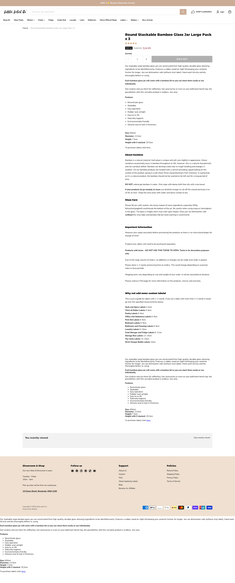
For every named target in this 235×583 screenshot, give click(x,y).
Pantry (41, 20)
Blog (121, 485)
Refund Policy (172, 470)
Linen (82, 20)
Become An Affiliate (127, 488)
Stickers (134, 20)
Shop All (6, 20)
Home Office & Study (108, 20)
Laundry (73, 20)
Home (25, 28)
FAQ (120, 477)
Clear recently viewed (202, 438)
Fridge (50, 20)
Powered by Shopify (30, 509)
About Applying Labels (128, 481)
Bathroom (92, 20)
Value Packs (18, 20)
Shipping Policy (173, 474)
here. (148, 147)
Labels (123, 20)
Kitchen (30, 20)
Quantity (128, 54)
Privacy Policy (172, 477)
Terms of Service (173, 481)
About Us (122, 470)
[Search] (183, 12)
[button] (131, 43)
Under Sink (61, 20)
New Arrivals (147, 20)
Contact (122, 474)
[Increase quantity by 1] (146, 59)
